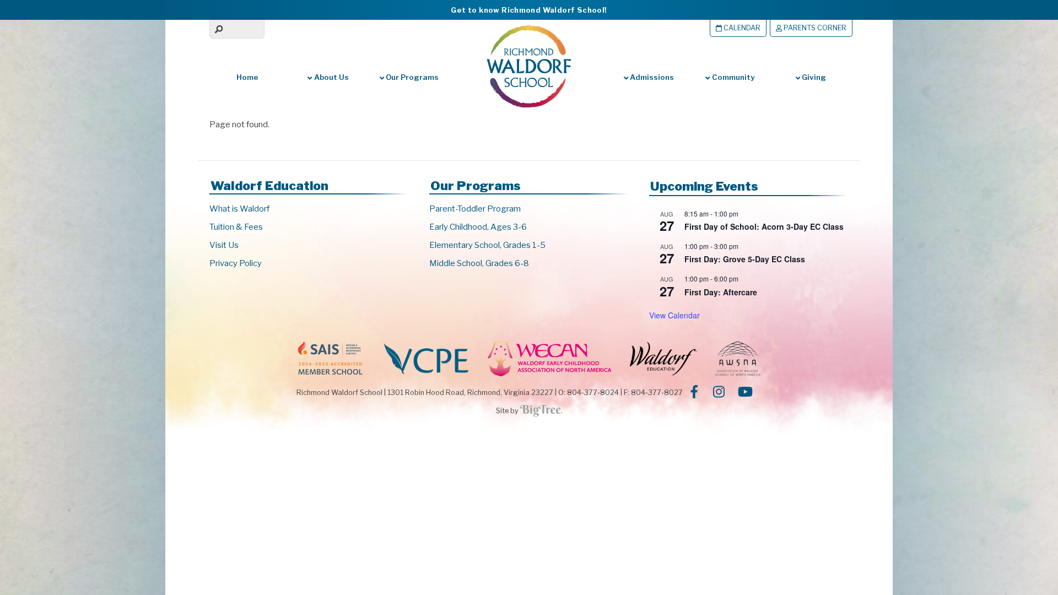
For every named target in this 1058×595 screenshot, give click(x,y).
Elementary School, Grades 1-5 (487, 245)
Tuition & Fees (236, 227)
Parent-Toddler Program (475, 209)
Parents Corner (814, 28)
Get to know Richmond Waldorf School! (529, 10)
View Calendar (674, 315)
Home (247, 77)
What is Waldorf (239, 209)
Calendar (741, 28)
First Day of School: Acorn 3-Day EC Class (764, 226)
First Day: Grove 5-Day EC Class (744, 258)
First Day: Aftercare (720, 292)
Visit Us (224, 245)
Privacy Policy (235, 263)
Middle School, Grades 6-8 (479, 263)
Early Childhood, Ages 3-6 (478, 227)
